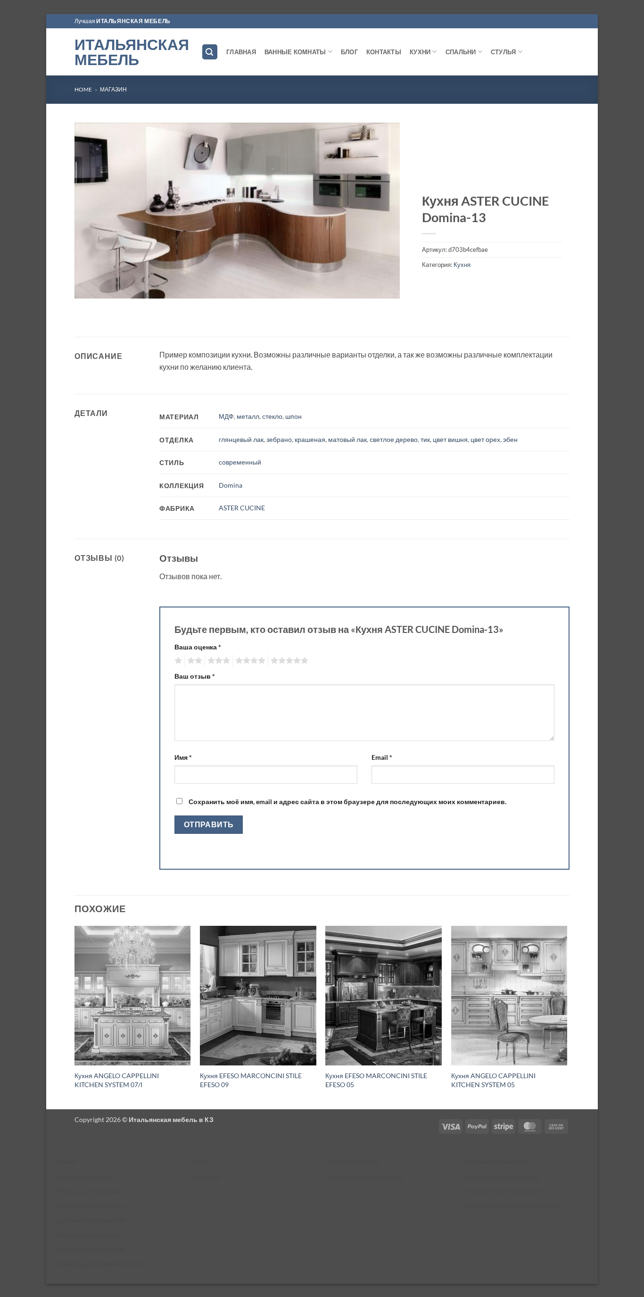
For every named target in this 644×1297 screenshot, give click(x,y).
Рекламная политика (87, 1234)
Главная (241, 52)
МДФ (226, 416)
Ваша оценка (197, 647)
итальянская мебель (133, 21)
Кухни (420, 52)
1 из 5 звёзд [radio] (177, 661)
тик (425, 439)
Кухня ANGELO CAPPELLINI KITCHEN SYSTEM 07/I (116, 1080)
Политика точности (85, 1177)
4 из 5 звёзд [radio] (248, 661)
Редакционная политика (366, 1177)
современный (240, 462)
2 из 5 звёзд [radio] (193, 661)
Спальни (461, 52)
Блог (349, 52)
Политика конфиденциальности (514, 1206)
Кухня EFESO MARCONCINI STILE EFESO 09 (251, 1080)
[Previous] (75, 1016)
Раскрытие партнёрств (90, 1249)
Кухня (462, 264)
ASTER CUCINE (242, 508)
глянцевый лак (241, 439)
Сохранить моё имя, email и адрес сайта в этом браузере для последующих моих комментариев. (347, 802)
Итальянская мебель (130, 52)
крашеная (310, 439)
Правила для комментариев (98, 1263)
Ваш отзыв (194, 676)
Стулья (503, 52)
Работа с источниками (90, 1191)
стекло (272, 416)
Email (382, 757)
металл (248, 416)
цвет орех (485, 439)
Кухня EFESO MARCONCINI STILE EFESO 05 (376, 1080)
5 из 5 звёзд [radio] (288, 661)
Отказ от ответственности (504, 1191)
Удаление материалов (90, 1220)
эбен (510, 439)
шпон (293, 416)
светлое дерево (394, 439)
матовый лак (347, 439)
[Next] (567, 1016)
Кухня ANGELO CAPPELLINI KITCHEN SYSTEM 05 (493, 1080)
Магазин (113, 89)
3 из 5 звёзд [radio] (217, 661)
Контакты (383, 52)
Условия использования (502, 1177)
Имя (183, 757)
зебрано (279, 439)
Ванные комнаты (295, 52)
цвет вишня (450, 439)
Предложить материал (90, 1206)
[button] (209, 52)
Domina (230, 485)
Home (83, 89)
